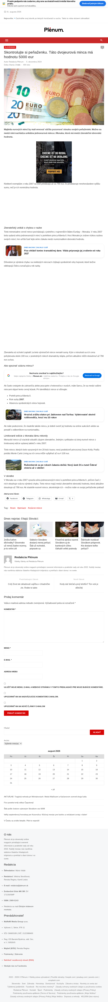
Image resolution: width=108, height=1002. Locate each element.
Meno (7, 648)
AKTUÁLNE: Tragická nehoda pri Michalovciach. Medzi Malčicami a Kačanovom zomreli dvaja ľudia (45, 797)
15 (82, 770)
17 (11, 774)
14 (68, 770)
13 (54, 770)
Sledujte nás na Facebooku (15, 966)
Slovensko (10, 47)
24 (11, 778)
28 (68, 778)
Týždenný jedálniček (15, 987)
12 (39, 770)
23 (97, 774)
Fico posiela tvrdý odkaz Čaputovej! (19, 803)
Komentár (10, 609)
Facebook (30, 987)
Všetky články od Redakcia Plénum (29, 561)
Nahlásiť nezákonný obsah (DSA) (19, 960)
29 (82, 778)
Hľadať (7, 728)
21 (68, 774)
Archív (6, 740)
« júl (53, 789)
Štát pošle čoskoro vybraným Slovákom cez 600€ (24, 809)
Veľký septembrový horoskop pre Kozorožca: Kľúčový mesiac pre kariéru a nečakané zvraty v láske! (45, 815)
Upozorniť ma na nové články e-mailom (24, 706)
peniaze (22, 508)
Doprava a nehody (72, 996)
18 (25, 774)
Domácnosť (50, 983)
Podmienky (8, 954)
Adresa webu (11, 672)
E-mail (8, 660)
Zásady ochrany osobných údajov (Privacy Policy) (75, 990)
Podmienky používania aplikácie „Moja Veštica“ (76, 993)
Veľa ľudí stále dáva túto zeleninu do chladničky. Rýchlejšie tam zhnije (45, 18)
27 (54, 778)
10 (11, 770)
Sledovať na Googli (92, 375)
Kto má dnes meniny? (45, 987)
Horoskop (40, 983)
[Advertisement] (54, 208)
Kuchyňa (60, 983)
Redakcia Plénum (16, 62)
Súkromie (19, 954)
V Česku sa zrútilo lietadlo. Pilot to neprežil (21, 821)
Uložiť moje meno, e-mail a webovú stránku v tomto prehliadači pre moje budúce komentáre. (53, 687)
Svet (24, 983)
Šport (40, 990)
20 (54, 774)
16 (97, 770)
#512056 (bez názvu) (90, 996)
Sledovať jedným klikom (93, 3)
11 (25, 770)
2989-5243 (13, 900)
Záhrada (30, 983)
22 (82, 774)
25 (25, 778)
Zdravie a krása (71, 983)
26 (39, 778)
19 (39, 774)
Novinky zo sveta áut (88, 983)
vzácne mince (35, 508)
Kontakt (33, 990)
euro (13, 508)
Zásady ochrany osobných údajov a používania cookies (79, 987)
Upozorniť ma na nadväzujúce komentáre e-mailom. (31, 697)
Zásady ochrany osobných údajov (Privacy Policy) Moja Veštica (36, 996)
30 (97, 778)
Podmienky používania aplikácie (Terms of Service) (34, 993)
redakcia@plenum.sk (19, 885)
